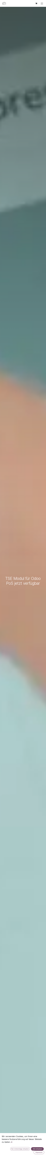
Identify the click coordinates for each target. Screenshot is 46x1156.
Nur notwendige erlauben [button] (20, 1149)
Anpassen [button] (39, 1152)
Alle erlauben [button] (37, 1149)
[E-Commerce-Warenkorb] (36, 3)
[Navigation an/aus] (42, 3)
